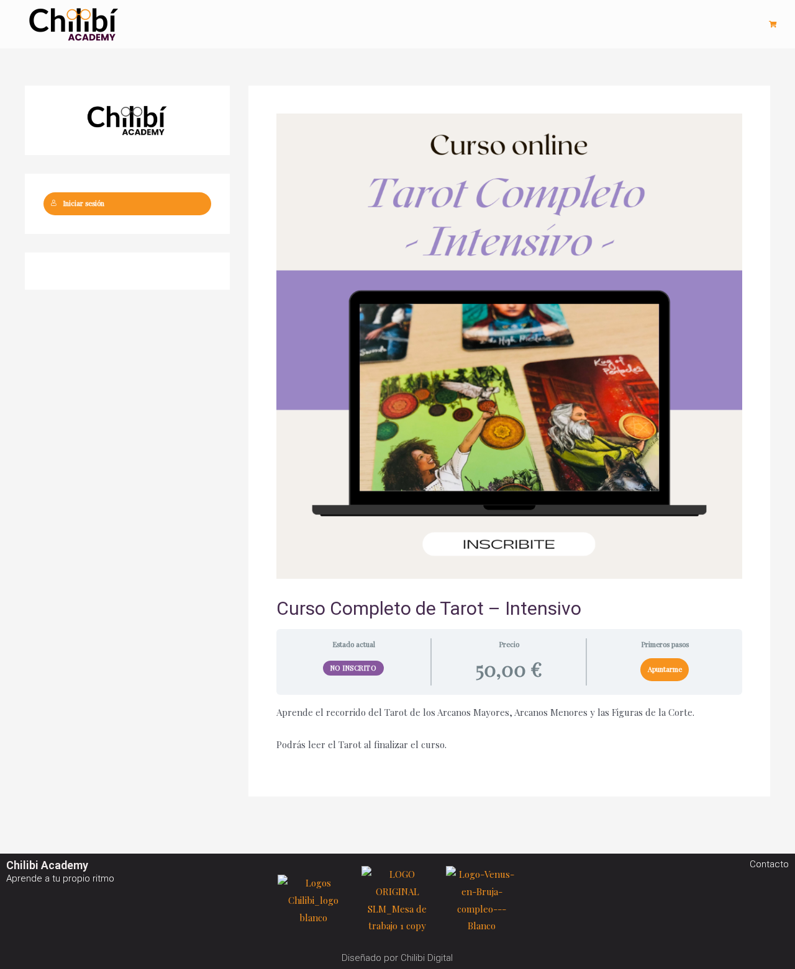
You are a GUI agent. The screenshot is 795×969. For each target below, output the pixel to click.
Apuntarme (665, 669)
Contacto (769, 864)
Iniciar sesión (83, 203)
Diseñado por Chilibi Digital (397, 957)
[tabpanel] (509, 729)
